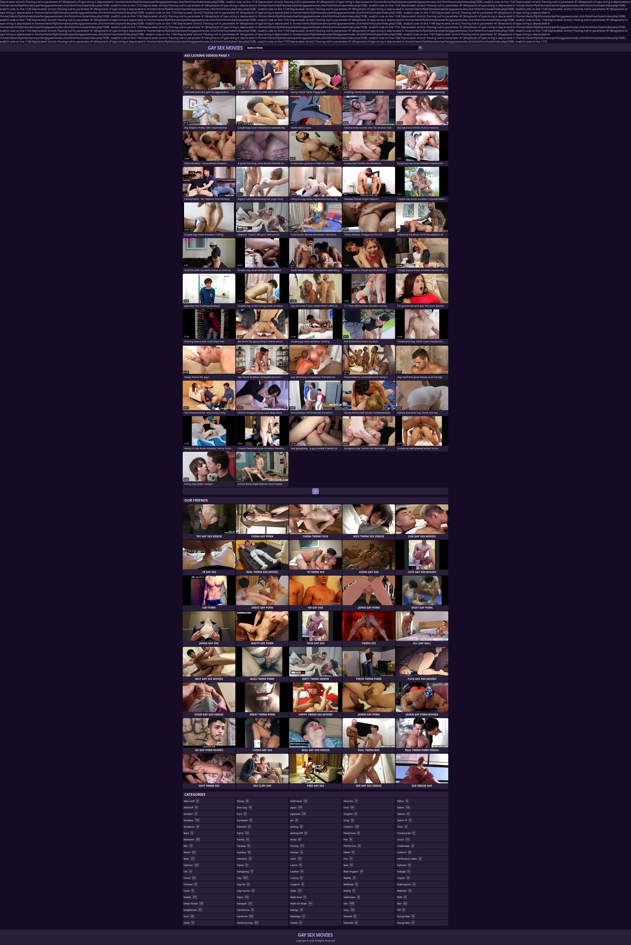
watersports (406, 884)
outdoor (351, 826)
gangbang (245, 871)
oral (349, 807)
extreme (243, 826)
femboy (243, 852)
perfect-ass (352, 845)
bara (188, 833)
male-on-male (301, 903)
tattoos (403, 813)
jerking (296, 826)
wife (401, 897)
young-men (405, 922)
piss (348, 858)
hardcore (245, 916)
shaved (350, 916)
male (295, 890)
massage (297, 916)
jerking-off (298, 833)
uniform (404, 852)
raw (348, 865)
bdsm (190, 852)
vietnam (403, 865)
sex (349, 903)
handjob (244, 903)
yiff (401, 910)
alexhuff (190, 807)
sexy (349, 910)
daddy (190, 897)
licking (296, 877)
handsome (245, 910)
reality (349, 877)
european (244, 820)
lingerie (297, 884)
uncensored (406, 833)
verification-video (409, 858)
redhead (351, 884)
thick (402, 826)
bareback (191, 839)
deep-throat (193, 903)
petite (349, 852)
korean (296, 852)
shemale (350, 922)
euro (241, 813)
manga (296, 910)
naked (296, 922)
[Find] (420, 48)
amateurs (191, 826)
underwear (405, 845)
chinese (190, 884)
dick (189, 916)
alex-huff (191, 801)
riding (349, 890)
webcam (404, 890)
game (242, 865)
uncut (403, 839)
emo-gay (244, 807)
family (243, 839)
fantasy (243, 845)
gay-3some (245, 890)
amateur (191, 820)
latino (296, 865)
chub (189, 890)
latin (295, 858)
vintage (403, 871)
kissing (297, 845)
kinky (295, 839)
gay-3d (243, 884)
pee (348, 839)
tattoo (403, 807)
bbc (188, 845)
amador (190, 813)
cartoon (191, 865)
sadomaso (352, 897)
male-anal (298, 897)
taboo (402, 801)
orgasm (350, 813)
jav (294, 820)
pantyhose (352, 833)
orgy (348, 820)
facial (243, 833)
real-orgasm (353, 871)
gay (242, 877)
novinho (350, 801)
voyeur (403, 877)
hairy (242, 897)
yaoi (402, 903)
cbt (188, 871)
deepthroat (193, 910)
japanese (298, 813)
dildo (189, 922)
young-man (405, 916)
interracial (298, 801)
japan (296, 807)
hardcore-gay (247, 922)
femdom (244, 858)
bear (189, 858)
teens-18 (404, 820)
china (189, 877)
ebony (242, 801)
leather (296, 871)
